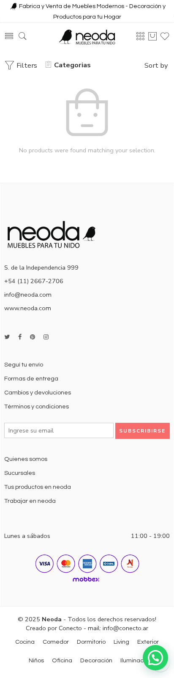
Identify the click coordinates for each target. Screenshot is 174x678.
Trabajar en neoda (30, 501)
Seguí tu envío (23, 364)
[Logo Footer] (55, 233)
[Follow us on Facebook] (20, 337)
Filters (26, 65)
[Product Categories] (140, 36)
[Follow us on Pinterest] (32, 337)
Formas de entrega (31, 378)
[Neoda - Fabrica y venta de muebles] (87, 36)
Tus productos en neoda (37, 487)
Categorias (72, 65)
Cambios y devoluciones (37, 392)
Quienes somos (25, 459)
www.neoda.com (27, 308)
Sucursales (19, 473)
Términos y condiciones (36, 406)
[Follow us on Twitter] (7, 337)
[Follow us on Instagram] (46, 337)
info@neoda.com (28, 294)
